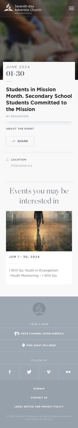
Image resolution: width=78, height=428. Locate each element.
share (22, 141)
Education (20, 116)
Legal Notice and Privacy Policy (39, 406)
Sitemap (39, 388)
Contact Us (39, 397)
